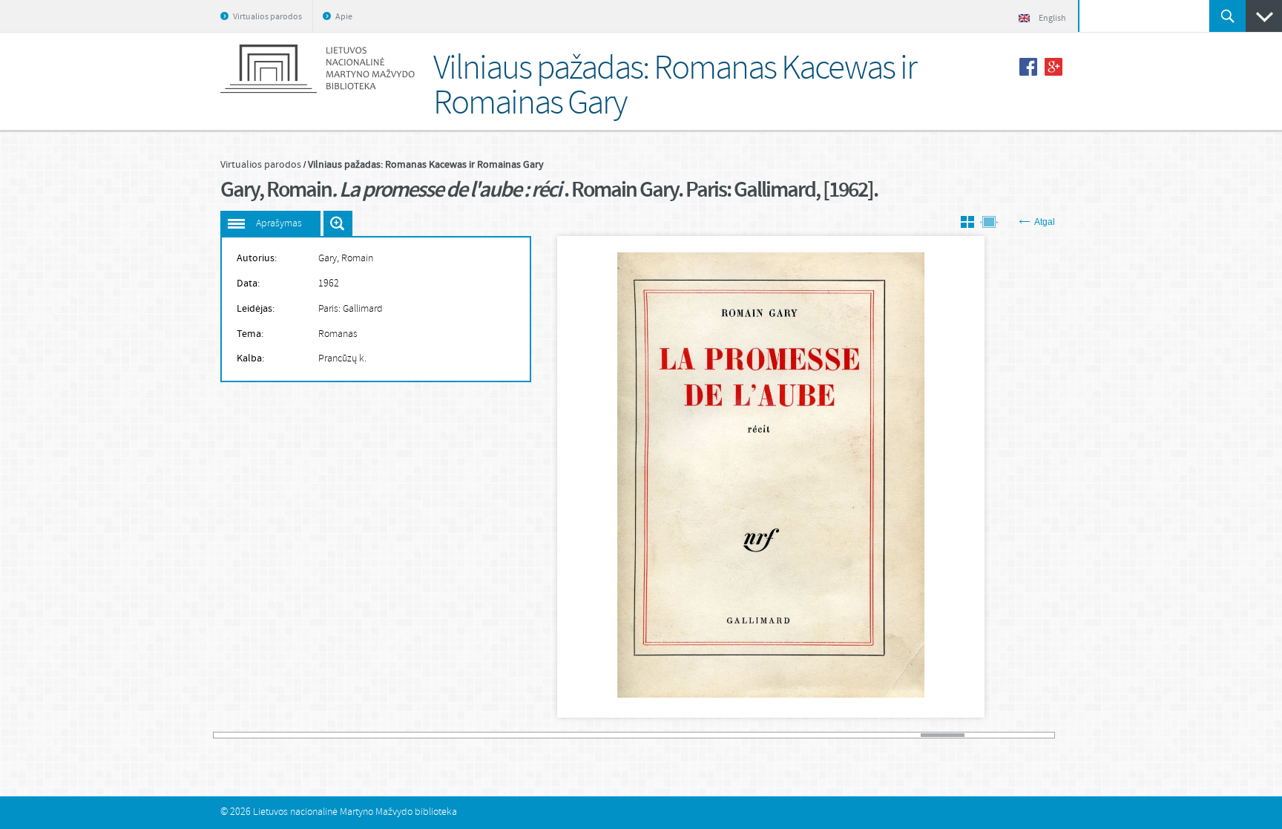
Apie (343, 17)
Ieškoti (1227, 16)
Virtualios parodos (267, 17)
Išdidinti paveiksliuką (337, 223)
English (1052, 18)
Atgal (1044, 222)
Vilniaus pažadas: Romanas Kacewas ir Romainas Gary (426, 164)
